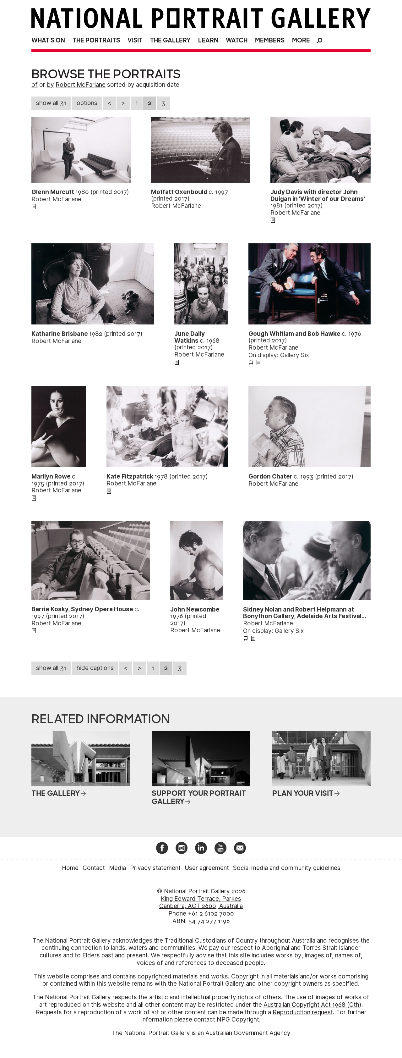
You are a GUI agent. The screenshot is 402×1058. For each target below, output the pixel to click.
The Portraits (96, 40)
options (87, 103)
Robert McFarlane (81, 84)
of (34, 84)
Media (117, 868)
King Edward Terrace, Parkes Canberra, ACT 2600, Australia (201, 902)
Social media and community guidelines (286, 868)
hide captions (95, 668)
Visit (135, 40)
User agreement (207, 868)
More (301, 40)
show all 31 (51, 103)
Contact (94, 868)
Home (70, 868)
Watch (236, 40)
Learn (208, 40)
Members (270, 40)
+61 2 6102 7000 (211, 913)
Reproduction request (303, 1012)
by (50, 84)
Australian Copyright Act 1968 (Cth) (312, 1004)
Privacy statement (155, 868)
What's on (48, 40)
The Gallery (170, 40)
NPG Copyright (238, 1019)
